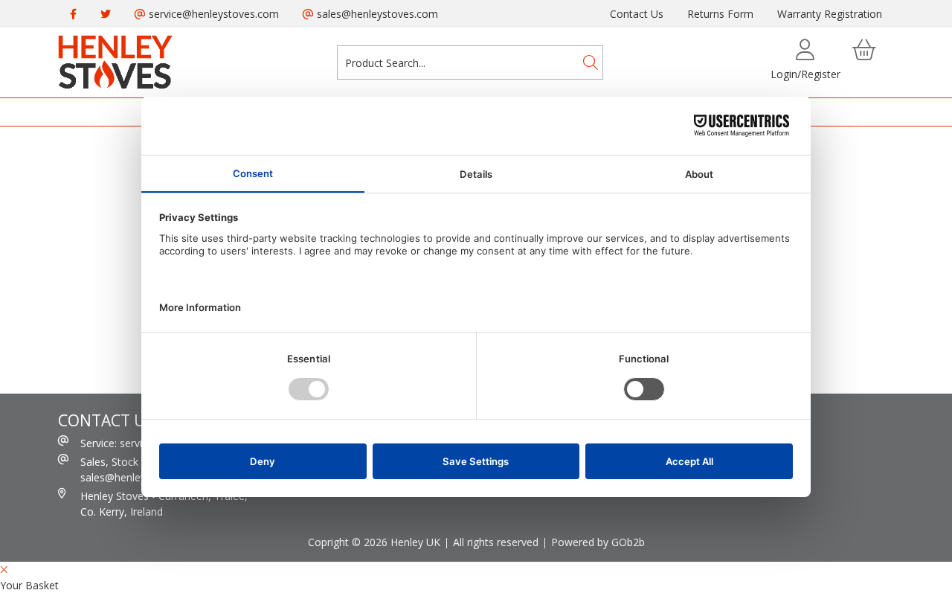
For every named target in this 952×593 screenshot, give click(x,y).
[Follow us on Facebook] (73, 14)
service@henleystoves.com (212, 14)
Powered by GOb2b (598, 542)
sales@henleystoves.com (376, 14)
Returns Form (720, 14)
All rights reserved (495, 542)
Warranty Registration (829, 14)
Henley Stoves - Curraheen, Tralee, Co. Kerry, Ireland (164, 504)
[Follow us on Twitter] (106, 14)
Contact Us (636, 14)
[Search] (590, 62)
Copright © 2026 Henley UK (374, 542)
